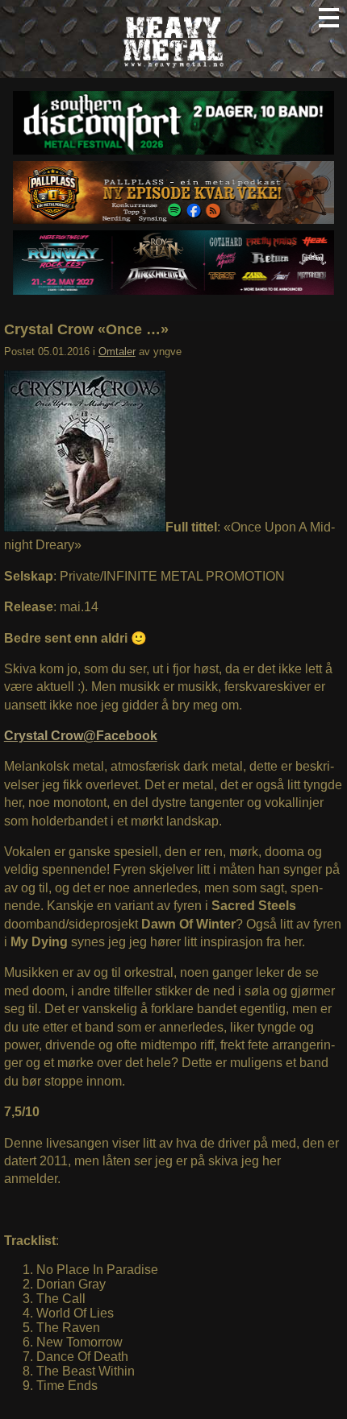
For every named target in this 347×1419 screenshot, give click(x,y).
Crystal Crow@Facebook (80, 736)
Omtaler (117, 351)
